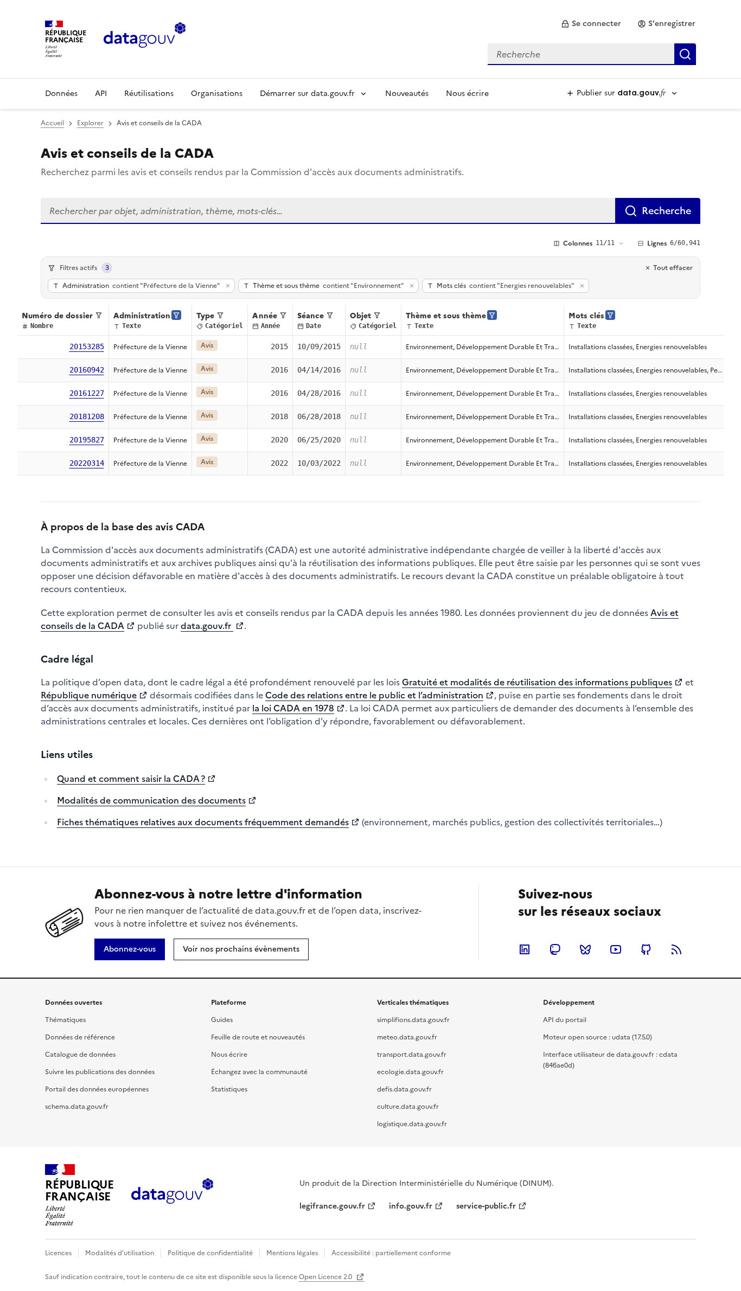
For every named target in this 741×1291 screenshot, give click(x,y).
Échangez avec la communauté (259, 1072)
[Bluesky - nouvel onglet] (585, 949)
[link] (591, 24)
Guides (222, 1020)
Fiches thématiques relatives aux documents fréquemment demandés (203, 821)
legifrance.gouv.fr (332, 1206)
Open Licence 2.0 (326, 1277)
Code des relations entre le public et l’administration (374, 695)
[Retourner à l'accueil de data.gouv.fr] (145, 37)
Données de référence (80, 1037)
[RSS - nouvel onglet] (676, 949)
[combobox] (592, 54)
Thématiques (65, 1020)
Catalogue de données (80, 1054)
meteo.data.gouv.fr (407, 1037)
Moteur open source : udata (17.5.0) (597, 1037)
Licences (58, 1253)
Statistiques (229, 1089)
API (101, 93)
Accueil (52, 123)
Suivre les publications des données (100, 1072)
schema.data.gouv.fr (76, 1107)
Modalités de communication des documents (151, 800)
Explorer (90, 123)
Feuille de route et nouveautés (258, 1037)
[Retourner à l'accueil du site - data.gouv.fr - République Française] (172, 1195)
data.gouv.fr (207, 625)
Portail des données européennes (97, 1089)
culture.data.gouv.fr (408, 1107)
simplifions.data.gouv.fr (413, 1020)
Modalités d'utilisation (119, 1253)
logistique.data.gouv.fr (412, 1124)
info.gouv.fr (410, 1206)
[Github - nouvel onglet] (646, 949)
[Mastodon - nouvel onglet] (555, 949)
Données (61, 93)
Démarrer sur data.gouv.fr (307, 93)
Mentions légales (292, 1253)
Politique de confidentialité (210, 1253)
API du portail (564, 1020)
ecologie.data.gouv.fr (410, 1072)
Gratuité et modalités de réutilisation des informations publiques (537, 682)
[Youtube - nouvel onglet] (616, 949)
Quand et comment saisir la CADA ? (131, 778)
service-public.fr (486, 1206)
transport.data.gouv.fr (411, 1054)
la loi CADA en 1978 (293, 708)
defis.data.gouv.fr (404, 1089)
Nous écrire (467, 93)
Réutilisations (149, 93)
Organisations (216, 93)
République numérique (89, 695)
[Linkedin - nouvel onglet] (524, 949)
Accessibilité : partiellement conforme (391, 1253)
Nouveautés (407, 93)
